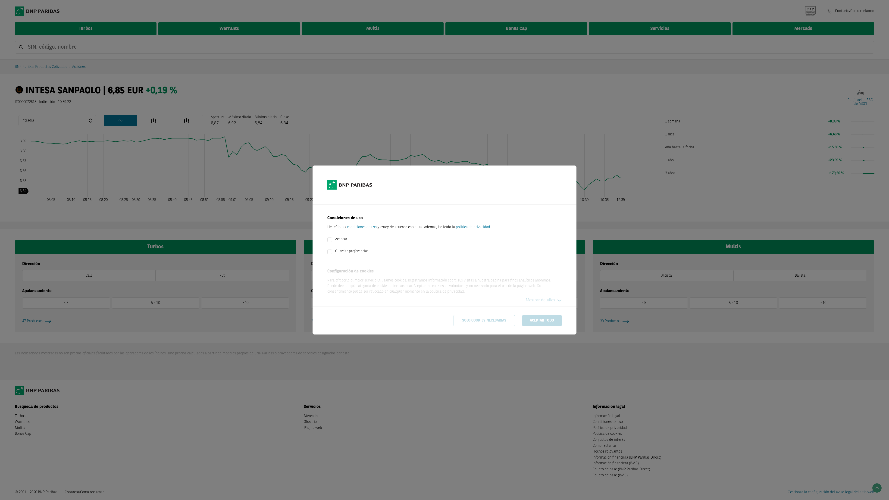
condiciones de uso (362, 227)
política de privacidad (473, 227)
